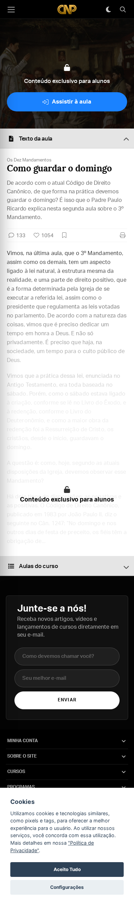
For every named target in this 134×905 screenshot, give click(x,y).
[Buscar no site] (123, 9)
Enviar (67, 700)
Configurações (67, 887)
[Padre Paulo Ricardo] (67, 9)
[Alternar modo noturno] (108, 9)
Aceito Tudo (67, 869)
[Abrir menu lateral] (11, 9)
